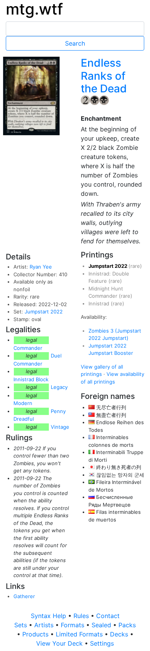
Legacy (59, 387)
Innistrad (99, 303)
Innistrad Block (30, 379)
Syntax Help (49, 616)
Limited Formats (80, 634)
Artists (44, 625)
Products (36, 634)
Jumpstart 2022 (44, 311)
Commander (27, 348)
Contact (108, 616)
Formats (73, 625)
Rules (82, 616)
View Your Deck (60, 643)
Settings (102, 643)
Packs (127, 625)
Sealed (102, 625)
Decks (120, 634)
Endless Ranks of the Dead (104, 75)
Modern (22, 403)
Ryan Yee (41, 267)
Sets (21, 625)
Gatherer (24, 596)
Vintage (60, 427)
